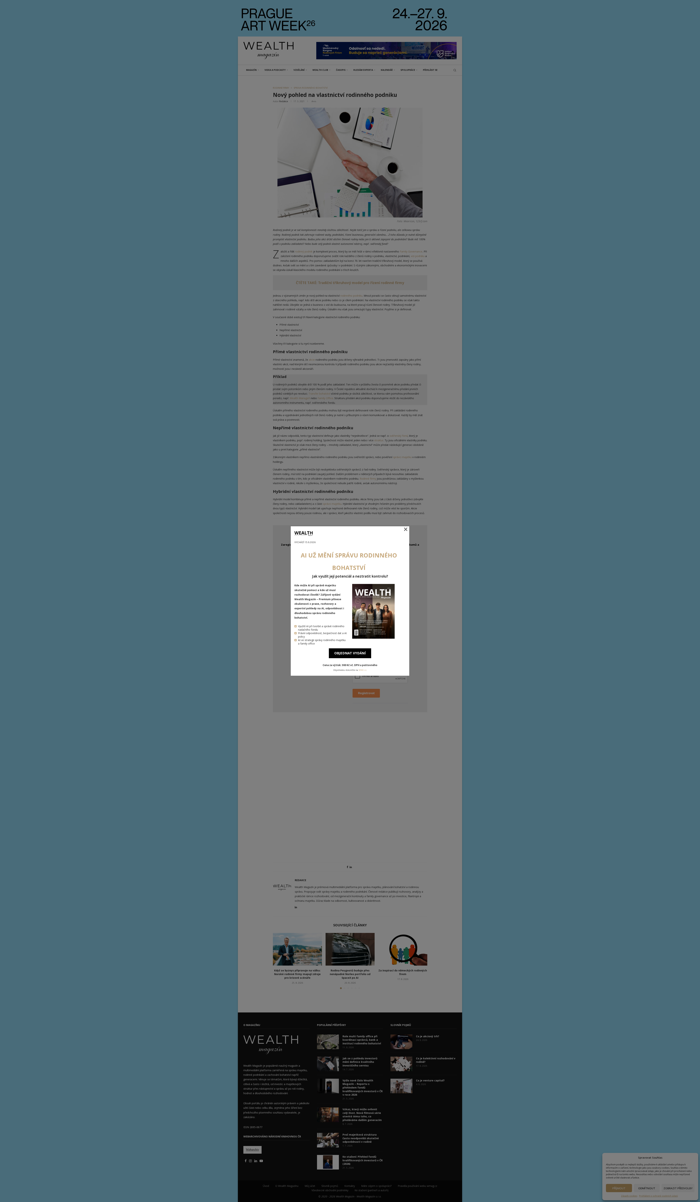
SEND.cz (362, 670)
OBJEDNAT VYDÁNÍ (350, 653)
